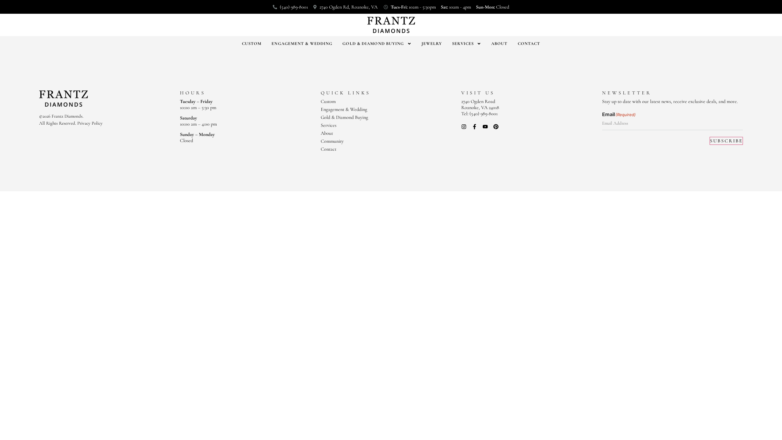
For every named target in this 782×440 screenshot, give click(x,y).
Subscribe (726, 141)
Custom (252, 43)
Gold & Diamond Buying (373, 43)
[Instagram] (463, 126)
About (499, 43)
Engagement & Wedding (302, 43)
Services (463, 43)
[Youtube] (485, 126)
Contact (529, 43)
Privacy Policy (90, 123)
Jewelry (432, 43)
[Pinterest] (496, 126)
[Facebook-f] (474, 126)
